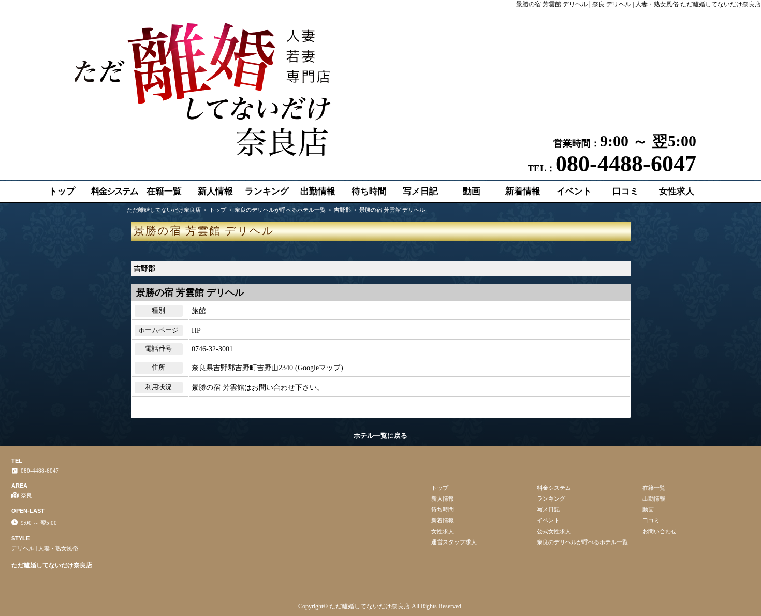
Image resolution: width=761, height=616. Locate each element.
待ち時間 (369, 191)
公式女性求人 (554, 531)
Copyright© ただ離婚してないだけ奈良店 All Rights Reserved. (380, 606)
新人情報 (215, 191)
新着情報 (522, 191)
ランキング (267, 191)
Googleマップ (319, 368)
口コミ (625, 191)
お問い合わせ (659, 531)
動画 (471, 191)
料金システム (114, 191)
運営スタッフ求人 (454, 542)
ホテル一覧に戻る (380, 435)
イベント (574, 191)
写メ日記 (420, 191)
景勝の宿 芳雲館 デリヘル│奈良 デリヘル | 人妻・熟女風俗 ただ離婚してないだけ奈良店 (638, 4)
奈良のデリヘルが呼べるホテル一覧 (582, 542)
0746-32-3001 (212, 349)
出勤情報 (317, 191)
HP (196, 330)
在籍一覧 (164, 191)
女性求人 (676, 191)
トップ (62, 191)
